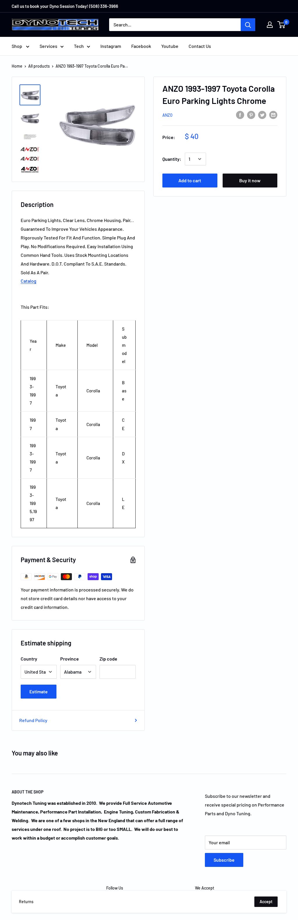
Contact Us (200, 46)
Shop (17, 46)
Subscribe (224, 860)
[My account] (270, 24)
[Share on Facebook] (240, 114)
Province (69, 658)
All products (39, 66)
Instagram (110, 46)
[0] (281, 24)
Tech (79, 46)
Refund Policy (33, 720)
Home (17, 66)
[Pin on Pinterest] (251, 114)
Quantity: (171, 159)
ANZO (167, 115)
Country (29, 658)
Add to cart (189, 180)
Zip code (108, 658)
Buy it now (249, 180)
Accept (266, 901)
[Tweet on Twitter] (262, 114)
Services (48, 46)
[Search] (248, 24)
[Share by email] (273, 114)
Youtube (169, 46)
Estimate (38, 691)
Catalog (28, 281)
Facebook (141, 46)
